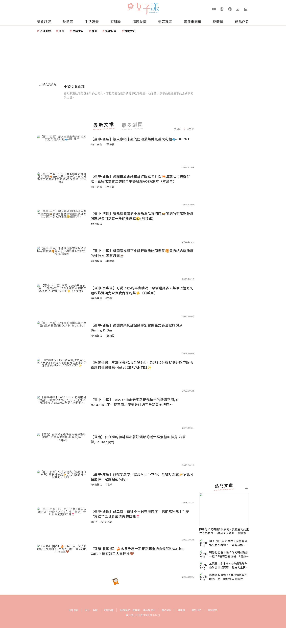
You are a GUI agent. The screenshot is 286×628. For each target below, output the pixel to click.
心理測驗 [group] (45, 31)
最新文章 (103, 125)
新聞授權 (109, 610)
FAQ (87, 610)
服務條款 (125, 610)
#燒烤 (108, 484)
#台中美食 (96, 144)
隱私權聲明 (149, 610)
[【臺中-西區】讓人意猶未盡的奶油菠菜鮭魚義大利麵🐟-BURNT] (62, 151)
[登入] (237, 8)
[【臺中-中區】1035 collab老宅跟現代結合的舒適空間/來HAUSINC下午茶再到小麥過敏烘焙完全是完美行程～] (62, 412)
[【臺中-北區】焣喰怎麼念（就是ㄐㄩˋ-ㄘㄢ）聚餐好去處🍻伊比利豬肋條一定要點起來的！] (62, 486)
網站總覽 (213, 610)
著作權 (136, 610)
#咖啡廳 (109, 261)
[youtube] (214, 8)
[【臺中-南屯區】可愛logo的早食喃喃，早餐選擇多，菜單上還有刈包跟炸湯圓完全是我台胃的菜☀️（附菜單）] (62, 300)
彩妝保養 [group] (111, 31)
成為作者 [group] (242, 21)
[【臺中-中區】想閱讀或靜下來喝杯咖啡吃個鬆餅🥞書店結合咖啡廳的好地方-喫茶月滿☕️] (62, 263)
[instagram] (221, 8)
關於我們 (196, 610)
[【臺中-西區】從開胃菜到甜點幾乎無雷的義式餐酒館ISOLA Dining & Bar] (62, 337)
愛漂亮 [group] (68, 21)
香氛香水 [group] (130, 31)
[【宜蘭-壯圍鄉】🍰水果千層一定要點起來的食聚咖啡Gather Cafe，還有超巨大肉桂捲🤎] (62, 561)
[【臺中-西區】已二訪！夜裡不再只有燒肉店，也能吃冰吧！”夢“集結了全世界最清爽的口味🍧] (62, 524)
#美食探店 (96, 223)
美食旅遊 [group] (44, 21)
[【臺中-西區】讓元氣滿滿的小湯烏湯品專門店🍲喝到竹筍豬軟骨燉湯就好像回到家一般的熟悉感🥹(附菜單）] (62, 226)
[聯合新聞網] (130, 7)
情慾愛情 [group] (139, 21)
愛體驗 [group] (218, 21)
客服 (95, 610)
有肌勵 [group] (115, 21)
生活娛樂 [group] (92, 21)
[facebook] (229, 8)
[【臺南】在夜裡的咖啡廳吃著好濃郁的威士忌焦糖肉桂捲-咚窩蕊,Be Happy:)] (62, 449)
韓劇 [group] (94, 31)
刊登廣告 (73, 610)
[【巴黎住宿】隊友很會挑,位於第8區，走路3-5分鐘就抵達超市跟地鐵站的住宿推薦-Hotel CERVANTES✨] (62, 375)
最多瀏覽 (132, 125)
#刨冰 (94, 521)
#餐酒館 (109, 335)
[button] (245, 8)
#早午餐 (109, 144)
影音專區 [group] (165, 21)
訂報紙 (181, 610)
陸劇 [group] (62, 31)
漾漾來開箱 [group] (192, 21)
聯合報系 (166, 610)
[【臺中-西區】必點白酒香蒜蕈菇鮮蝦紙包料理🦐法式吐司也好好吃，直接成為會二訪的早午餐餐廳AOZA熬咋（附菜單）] (62, 189)
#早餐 (108, 298)
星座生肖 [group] (78, 31)
